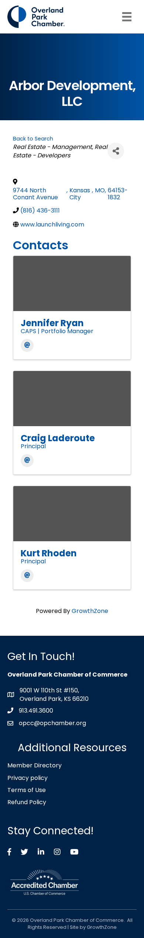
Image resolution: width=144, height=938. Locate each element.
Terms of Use (26, 790)
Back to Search (33, 138)
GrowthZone (90, 611)
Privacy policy (27, 778)
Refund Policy (26, 802)
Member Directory (34, 765)
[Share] (115, 151)
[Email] (27, 345)
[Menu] (127, 16)
